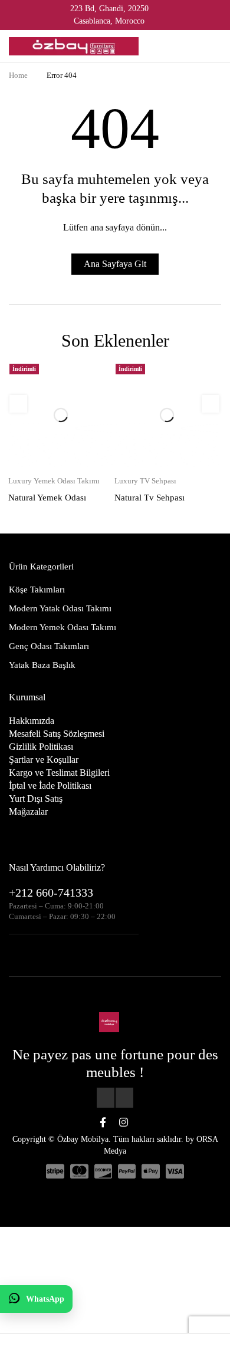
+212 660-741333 (51, 853)
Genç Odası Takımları (49, 607)
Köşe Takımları (37, 550)
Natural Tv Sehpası (149, 458)
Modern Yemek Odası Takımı (62, 588)
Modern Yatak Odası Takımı (60, 569)
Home (18, 75)
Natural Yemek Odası (47, 458)
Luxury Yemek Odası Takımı (54, 441)
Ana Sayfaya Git (115, 264)
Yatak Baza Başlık (42, 626)
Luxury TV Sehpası (145, 441)
